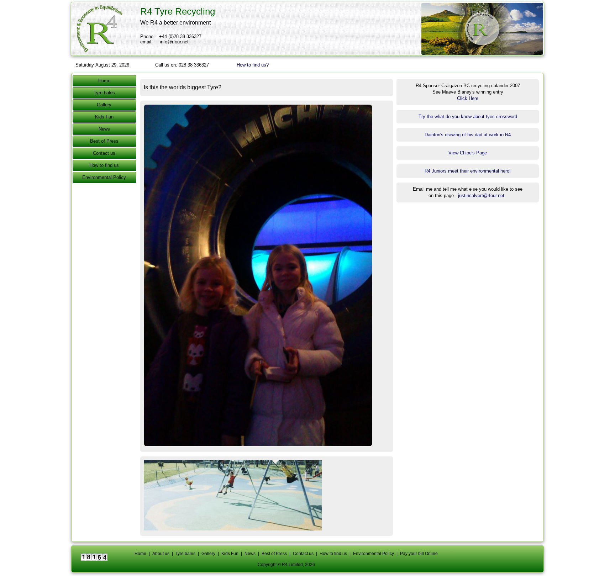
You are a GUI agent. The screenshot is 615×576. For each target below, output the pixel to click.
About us (160, 553)
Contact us (104, 153)
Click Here (467, 98)
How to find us (104, 165)
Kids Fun (104, 117)
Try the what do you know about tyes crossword (468, 116)
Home (104, 80)
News (104, 129)
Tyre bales (104, 92)
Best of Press (104, 141)
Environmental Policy (104, 177)
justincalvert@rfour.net (481, 195)
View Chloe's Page (467, 152)
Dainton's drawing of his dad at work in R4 (468, 134)
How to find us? (253, 65)
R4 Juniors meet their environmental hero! (468, 171)
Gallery (104, 104)
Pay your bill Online (419, 553)
